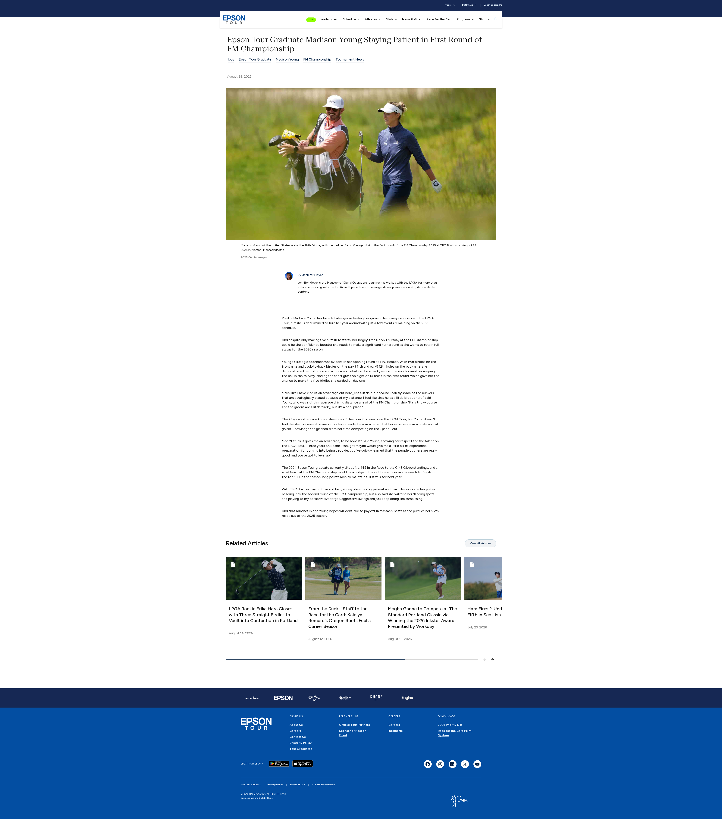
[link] (234, 20)
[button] (450, 5)
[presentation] (495, 19)
